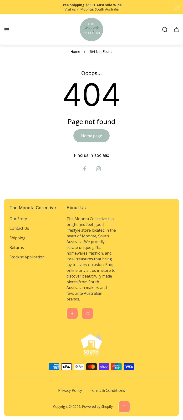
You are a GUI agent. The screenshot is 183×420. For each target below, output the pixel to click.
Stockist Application (27, 257)
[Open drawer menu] (6, 29)
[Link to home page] (91, 344)
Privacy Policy (70, 390)
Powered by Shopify (97, 406)
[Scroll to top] (124, 406)
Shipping (17, 237)
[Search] (165, 29)
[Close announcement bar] (176, 7)
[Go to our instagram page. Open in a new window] (98, 169)
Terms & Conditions (107, 390)
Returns (17, 247)
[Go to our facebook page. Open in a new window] (84, 169)
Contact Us (19, 228)
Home (75, 51)
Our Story (18, 218)
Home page (91, 135)
